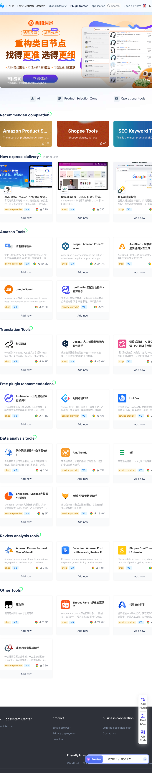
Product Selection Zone (80, 98)
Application (98, 5)
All (39, 98)
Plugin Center (79, 5)
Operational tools (133, 98)
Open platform (132, 5)
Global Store (56, 5)
